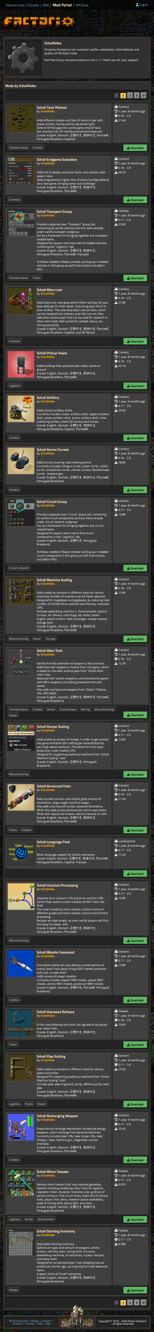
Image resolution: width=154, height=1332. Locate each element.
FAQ (40, 1323)
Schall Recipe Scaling (53, 726)
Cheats (13, 1290)
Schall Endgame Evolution (57, 159)
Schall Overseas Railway (55, 1011)
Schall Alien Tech (50, 650)
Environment (68, 709)
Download (136, 148)
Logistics (14, 385)
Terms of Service (18, 1321)
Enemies (14, 199)
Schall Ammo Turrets (53, 449)
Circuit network (19, 568)
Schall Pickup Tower (52, 353)
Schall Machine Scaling (54, 579)
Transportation (18, 147)
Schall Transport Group (54, 211)
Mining (85, 709)
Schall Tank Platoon (52, 107)
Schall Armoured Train (54, 786)
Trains (37, 277)
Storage (50, 638)
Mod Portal (62, 5)
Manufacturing (18, 638)
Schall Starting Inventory (56, 1231)
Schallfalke (48, 111)
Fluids (29, 1104)
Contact (30, 1323)
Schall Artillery (48, 397)
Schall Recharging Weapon (57, 1115)
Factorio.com (15, 5)
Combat (38, 147)
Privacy (35, 1321)
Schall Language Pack (53, 841)
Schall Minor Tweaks (53, 1171)
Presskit (17, 1323)
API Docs (82, 5)
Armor (51, 709)
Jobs (48, 1323)
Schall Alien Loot (49, 289)
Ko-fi (98, 60)
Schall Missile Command (55, 952)
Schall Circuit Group (52, 501)
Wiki (46, 5)
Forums (33, 5)
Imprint (47, 1321)
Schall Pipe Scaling (51, 1056)
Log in (143, 4)
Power (37, 638)
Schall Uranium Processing (57, 885)
